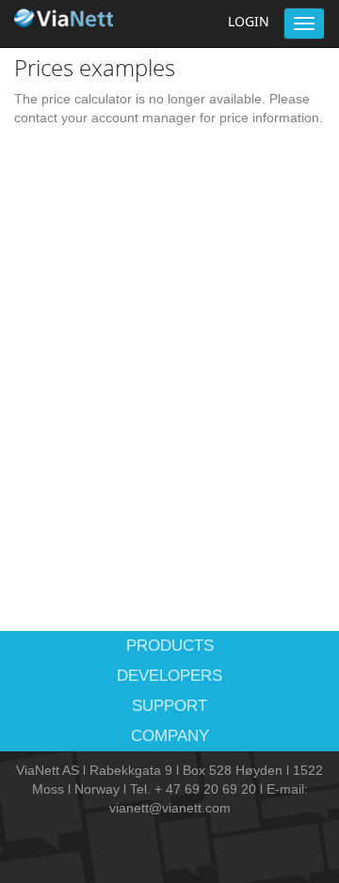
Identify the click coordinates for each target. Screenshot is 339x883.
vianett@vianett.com (170, 807)
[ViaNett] (66, 18)
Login (248, 21)
